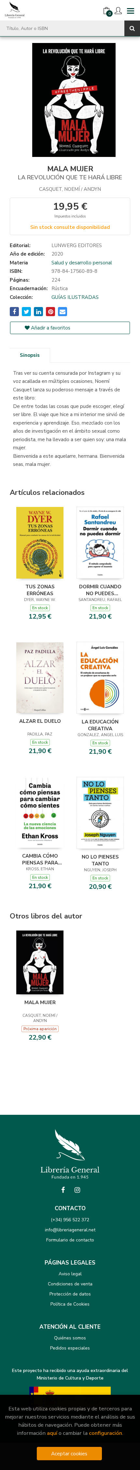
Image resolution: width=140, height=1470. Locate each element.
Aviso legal (70, 1274)
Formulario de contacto (70, 1240)
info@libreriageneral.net (70, 1230)
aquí (52, 1433)
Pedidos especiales (70, 1348)
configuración (105, 1433)
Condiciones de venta (70, 1284)
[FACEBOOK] (63, 1190)
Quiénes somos (70, 1338)
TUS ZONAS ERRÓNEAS (40, 589)
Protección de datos (70, 1294)
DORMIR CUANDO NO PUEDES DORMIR (100, 589)
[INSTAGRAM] (77, 1190)
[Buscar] (132, 28)
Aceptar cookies (69, 1453)
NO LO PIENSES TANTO (100, 860)
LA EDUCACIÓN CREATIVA (100, 725)
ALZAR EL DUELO (40, 721)
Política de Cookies (70, 1304)
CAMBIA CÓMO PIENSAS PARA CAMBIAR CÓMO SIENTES (40, 859)
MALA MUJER (40, 1002)
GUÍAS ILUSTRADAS (75, 297)
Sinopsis (30, 355)
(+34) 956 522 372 (70, 1220)
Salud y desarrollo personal (81, 262)
